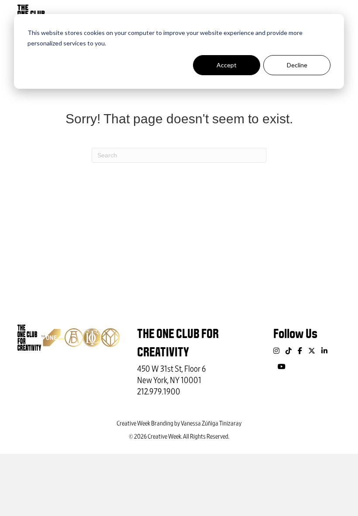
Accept (227, 65)
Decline (297, 65)
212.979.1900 (158, 391)
